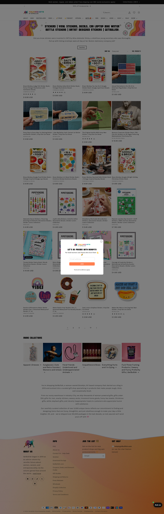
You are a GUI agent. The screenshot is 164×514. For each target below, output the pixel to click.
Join (82, 264)
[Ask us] (157, 505)
